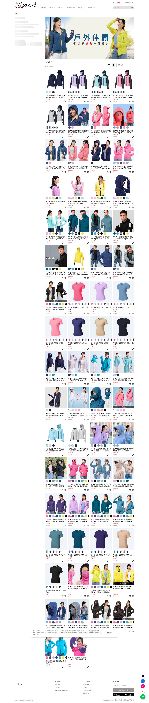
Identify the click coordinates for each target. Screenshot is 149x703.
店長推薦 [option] (120, 65)
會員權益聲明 (87, 690)
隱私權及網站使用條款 (61, 690)
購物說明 (86, 684)
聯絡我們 (86, 693)
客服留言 (86, 687)
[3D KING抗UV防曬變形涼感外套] (26, 5)
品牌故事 (57, 684)
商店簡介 (57, 687)
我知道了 (109, 633)
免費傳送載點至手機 (123, 690)
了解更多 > (36, 634)
